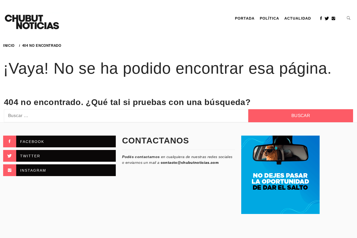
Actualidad (297, 18)
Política (269, 18)
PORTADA (245, 18)
